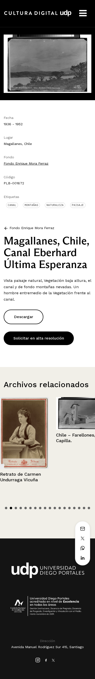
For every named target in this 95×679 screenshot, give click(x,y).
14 (69, 508)
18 (89, 508)
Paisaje (78, 205)
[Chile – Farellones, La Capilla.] (45, 413)
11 (55, 508)
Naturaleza (55, 205)
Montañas (31, 205)
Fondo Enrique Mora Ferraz (26, 163)
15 (74, 508)
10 (50, 508)
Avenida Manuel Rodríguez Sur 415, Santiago (47, 647)
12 (59, 508)
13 (64, 508)
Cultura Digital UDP (38, 16)
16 (79, 508)
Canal (12, 205)
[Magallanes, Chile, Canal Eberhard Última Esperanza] (47, 63)
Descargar (23, 316)
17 (84, 508)
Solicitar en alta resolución (38, 338)
